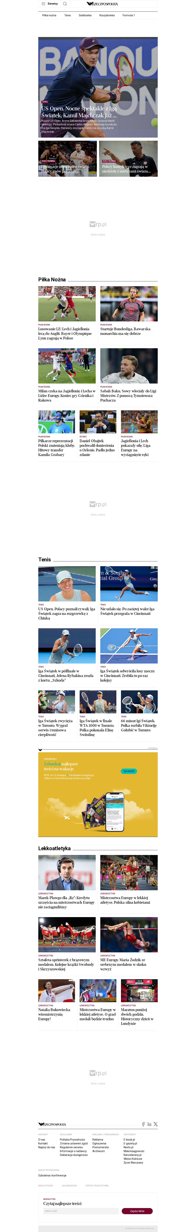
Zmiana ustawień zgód (74, 1143)
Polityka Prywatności (72, 1139)
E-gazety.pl (130, 1143)
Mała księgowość (134, 1151)
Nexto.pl (128, 1147)
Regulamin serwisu (71, 1147)
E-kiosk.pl (129, 1139)
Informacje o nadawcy (73, 1151)
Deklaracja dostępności (74, 1154)
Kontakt (43, 1143)
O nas (41, 1139)
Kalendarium (69, 1185)
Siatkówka (85, 15)
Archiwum (98, 1151)
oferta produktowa (97, 1185)
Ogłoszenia (99, 1143)
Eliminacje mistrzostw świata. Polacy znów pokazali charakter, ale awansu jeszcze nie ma (65, 169)
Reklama (97, 1139)
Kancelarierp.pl (132, 1154)
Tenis (67, 15)
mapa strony (45, 1185)
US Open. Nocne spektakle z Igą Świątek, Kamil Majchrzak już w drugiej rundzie (79, 112)
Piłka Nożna (52, 280)
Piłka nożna (49, 15)
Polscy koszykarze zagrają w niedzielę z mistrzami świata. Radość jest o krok (125, 169)
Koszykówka (107, 15)
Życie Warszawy (133, 1162)
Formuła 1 (129, 15)
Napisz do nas (46, 1147)
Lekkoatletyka (54, 848)
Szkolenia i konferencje (52, 1175)
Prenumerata (100, 1147)
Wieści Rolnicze (133, 1158)
